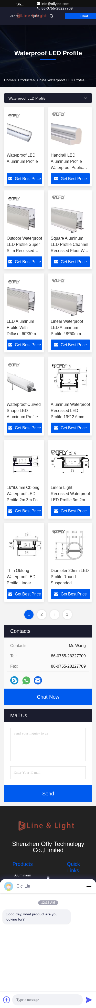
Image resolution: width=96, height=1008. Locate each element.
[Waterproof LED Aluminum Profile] (24, 130)
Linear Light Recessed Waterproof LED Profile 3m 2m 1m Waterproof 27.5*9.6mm (70, 499)
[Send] (89, 999)
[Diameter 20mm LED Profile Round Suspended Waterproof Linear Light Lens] (70, 545)
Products (25, 80)
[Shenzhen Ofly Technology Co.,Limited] (48, 826)
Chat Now (48, 697)
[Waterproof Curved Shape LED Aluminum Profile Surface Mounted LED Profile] (24, 379)
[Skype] (14, 680)
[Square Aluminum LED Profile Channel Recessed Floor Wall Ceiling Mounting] (70, 213)
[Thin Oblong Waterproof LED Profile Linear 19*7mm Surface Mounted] (24, 545)
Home (9, 80)
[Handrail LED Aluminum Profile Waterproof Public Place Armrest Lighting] (70, 130)
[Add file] (6, 999)
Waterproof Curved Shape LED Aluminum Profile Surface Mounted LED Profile (24, 416)
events (12, 16)
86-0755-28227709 (56, 8)
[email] (38, 680)
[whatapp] (26, 680)
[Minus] (89, 886)
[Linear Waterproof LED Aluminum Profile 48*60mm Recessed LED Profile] (70, 296)
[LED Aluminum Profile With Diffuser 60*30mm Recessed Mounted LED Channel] (24, 296)
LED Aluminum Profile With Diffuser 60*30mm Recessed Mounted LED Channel (24, 333)
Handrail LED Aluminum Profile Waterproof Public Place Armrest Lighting (67, 167)
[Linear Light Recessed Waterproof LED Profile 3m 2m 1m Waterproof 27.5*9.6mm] (70, 462)
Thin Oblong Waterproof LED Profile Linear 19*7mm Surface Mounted (22, 583)
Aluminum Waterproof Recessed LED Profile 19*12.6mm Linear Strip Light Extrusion (70, 416)
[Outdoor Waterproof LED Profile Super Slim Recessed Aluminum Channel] (24, 213)
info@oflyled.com (55, 4)
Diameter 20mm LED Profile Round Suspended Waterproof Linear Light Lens (70, 583)
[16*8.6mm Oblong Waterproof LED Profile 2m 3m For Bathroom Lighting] (24, 462)
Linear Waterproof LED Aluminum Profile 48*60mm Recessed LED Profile (67, 333)
